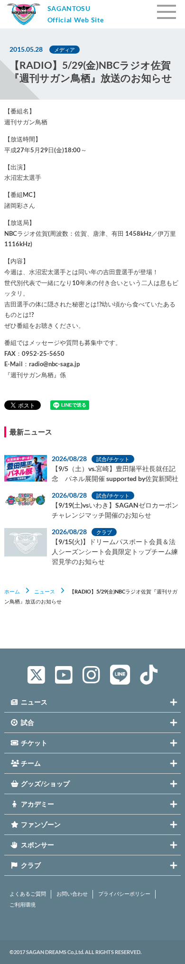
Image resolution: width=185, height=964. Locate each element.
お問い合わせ (72, 894)
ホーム (12, 591)
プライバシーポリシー (124, 894)
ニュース (44, 591)
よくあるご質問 (27, 894)
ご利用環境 (22, 905)
